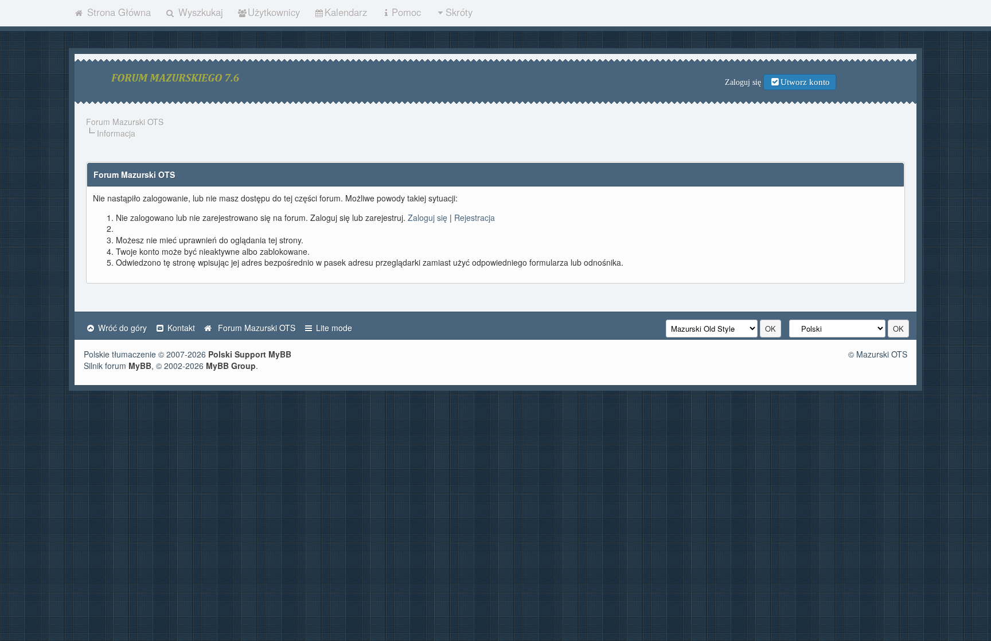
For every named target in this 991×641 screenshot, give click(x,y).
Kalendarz (346, 12)
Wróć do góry (121, 327)
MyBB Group (231, 365)
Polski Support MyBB (249, 354)
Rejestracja (474, 217)
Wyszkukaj (199, 12)
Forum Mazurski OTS (124, 121)
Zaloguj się (427, 217)
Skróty (459, 12)
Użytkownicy (274, 12)
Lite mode (333, 327)
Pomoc (406, 12)
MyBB (139, 365)
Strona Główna (117, 12)
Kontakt (180, 327)
